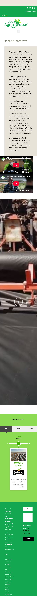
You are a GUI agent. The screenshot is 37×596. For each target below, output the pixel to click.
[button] (18, 31)
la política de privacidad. (26, 530)
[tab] (6, 429)
